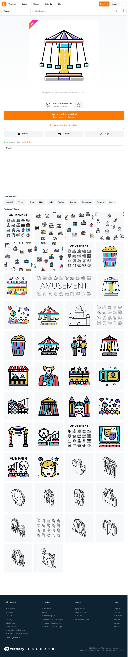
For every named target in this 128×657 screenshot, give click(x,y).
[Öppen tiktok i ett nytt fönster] (45, 649)
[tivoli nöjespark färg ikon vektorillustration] (18, 467)
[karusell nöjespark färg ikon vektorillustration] (48, 315)
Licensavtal (45, 608)
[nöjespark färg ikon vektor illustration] (48, 436)
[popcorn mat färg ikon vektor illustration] (110, 256)
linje (51, 202)
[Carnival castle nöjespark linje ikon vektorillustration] (79, 315)
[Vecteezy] (4, 3)
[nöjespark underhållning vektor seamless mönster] (48, 226)
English (115, 608)
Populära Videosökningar (51, 626)
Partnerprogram (48, 616)
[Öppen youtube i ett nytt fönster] (53, 649)
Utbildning (10, 623)
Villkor (80, 650)
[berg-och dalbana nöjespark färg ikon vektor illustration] (18, 406)
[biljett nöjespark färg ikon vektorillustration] (110, 376)
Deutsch (115, 619)
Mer (60, 4)
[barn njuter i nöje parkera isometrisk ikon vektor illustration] (48, 497)
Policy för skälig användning (109, 650)
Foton (24, 4)
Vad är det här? (27, 142)
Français (115, 623)
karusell (9, 202)
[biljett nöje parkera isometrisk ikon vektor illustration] (110, 528)
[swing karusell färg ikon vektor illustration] (111, 286)
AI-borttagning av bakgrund (17, 634)
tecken (61, 202)
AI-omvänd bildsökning (15, 630)
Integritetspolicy (91, 650)
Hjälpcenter (80, 608)
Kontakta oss (80, 612)
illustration (86, 202)
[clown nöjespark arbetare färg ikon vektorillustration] (48, 376)
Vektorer (12, 4)
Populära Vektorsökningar (52, 619)
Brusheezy (10, 608)
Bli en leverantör (82, 619)
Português (116, 616)
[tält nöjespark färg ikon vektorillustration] (18, 376)
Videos (36, 4)
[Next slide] (118, 202)
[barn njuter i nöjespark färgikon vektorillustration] (79, 345)
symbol (73, 202)
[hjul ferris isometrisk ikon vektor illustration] (18, 497)
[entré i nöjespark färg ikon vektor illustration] (18, 436)
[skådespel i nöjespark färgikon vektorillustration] (110, 436)
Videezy (9, 616)
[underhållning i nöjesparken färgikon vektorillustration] (18, 315)
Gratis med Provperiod (63, 115)
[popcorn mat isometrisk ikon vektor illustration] (79, 497)
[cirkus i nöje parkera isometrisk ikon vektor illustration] (79, 528)
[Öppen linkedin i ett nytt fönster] (37, 649)
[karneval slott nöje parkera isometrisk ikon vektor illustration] (110, 497)
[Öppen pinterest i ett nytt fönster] (41, 649)
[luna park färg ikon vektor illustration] (79, 406)
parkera (100, 202)
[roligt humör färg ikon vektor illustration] (48, 467)
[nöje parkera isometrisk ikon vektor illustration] (18, 528)
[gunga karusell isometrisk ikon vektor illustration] (18, 558)
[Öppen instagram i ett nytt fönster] (33, 649)
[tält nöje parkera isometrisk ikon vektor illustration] (110, 467)
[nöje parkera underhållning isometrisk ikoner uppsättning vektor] (48, 528)
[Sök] (114, 10)
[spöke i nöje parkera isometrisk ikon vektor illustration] (79, 467)
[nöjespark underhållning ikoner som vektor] (18, 226)
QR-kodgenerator (13, 637)
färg (41, 202)
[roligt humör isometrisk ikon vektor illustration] (48, 558)
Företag (9, 619)
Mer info (9, 148)
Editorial (48, 4)
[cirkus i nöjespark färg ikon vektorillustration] (48, 406)
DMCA (43, 612)
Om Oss (78, 616)
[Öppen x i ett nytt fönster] (49, 649)
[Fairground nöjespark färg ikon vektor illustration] (17, 286)
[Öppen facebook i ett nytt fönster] (29, 649)
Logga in (113, 4)
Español (115, 612)
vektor (21, 202)
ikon (32, 202)
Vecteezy (9, 612)
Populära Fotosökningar (51, 623)
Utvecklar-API (11, 626)
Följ (77, 106)
